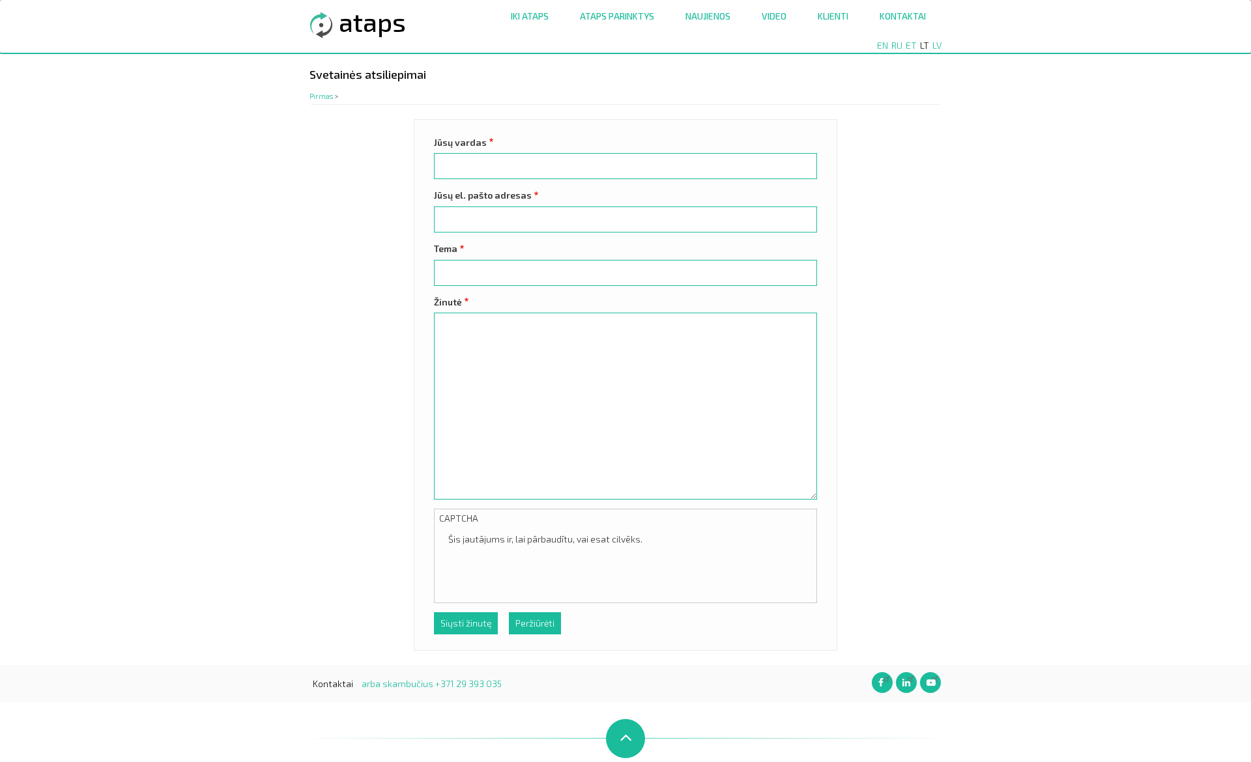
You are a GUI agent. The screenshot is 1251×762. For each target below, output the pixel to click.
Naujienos (707, 15)
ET (911, 45)
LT (924, 45)
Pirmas (321, 96)
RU (896, 45)
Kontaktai (903, 15)
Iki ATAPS (530, 15)
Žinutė (448, 301)
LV (937, 45)
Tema (445, 248)
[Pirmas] (321, 23)
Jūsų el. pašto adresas (483, 195)
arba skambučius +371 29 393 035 (432, 683)
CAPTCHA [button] (458, 518)
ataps (372, 21)
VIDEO (774, 15)
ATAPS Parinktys (617, 15)
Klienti (833, 15)
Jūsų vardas (460, 142)
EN (882, 45)
